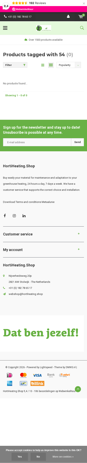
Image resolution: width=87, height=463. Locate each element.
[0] (80, 16)
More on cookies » (63, 456)
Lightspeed (46, 367)
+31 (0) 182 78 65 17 (19, 16)
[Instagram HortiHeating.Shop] (14, 215)
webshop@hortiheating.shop (26, 294)
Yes (20, 456)
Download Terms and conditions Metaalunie (28, 201)
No (38, 456)
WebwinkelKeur (67, 391)
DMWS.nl (71, 367)
